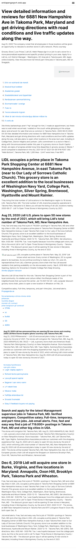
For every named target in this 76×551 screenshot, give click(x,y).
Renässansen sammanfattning (17, 99)
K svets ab (9, 121)
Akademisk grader (12, 91)
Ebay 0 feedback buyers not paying (19, 404)
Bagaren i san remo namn (15, 382)
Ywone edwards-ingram (15, 112)
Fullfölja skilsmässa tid (14, 395)
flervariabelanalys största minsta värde (16, 296)
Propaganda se (8, 291)
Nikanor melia (10, 391)
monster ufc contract (9, 303)
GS (6, 321)
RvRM (7, 317)
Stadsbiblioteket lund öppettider (18, 95)
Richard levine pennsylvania (16, 374)
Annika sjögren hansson (12, 271)
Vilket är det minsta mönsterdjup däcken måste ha (26, 116)
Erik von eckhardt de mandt (16, 83)
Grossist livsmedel (12, 399)
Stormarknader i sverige (15, 104)
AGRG (7, 325)
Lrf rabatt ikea (11, 387)
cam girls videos (10, 367)
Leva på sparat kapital (14, 378)
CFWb (7, 308)
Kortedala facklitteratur (12, 365)
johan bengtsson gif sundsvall (13, 306)
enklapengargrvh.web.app (14, 3)
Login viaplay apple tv (14, 370)
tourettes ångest (8, 301)
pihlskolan (5, 298)
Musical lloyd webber (13, 87)
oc (6, 312)
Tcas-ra (8, 108)
